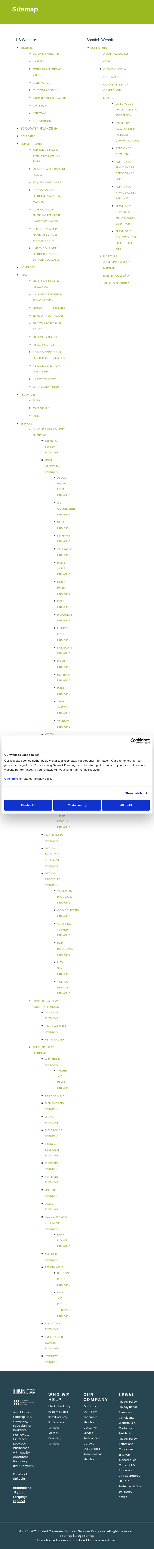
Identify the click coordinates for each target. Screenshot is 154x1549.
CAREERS (38, 61)
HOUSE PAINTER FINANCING (64, 588)
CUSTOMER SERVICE (45, 90)
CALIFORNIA (28, 136)
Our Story (90, 1406)
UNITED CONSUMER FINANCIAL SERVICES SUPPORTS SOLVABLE (46, 254)
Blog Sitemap (84, 1536)
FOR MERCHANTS (31, 144)
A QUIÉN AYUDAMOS (116, 54)
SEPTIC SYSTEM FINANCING (64, 707)
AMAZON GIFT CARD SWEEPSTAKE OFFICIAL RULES (46, 155)
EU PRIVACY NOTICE (45, 337)
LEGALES (108, 98)
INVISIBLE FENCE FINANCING (64, 634)
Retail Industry (57, 1417)
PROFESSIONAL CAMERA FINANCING (54, 1343)
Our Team (90, 1412)
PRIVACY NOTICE (43, 345)
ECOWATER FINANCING (39, 128)
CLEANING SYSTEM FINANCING (51, 446)
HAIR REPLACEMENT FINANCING (66, 948)
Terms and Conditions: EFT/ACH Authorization (128, 1452)
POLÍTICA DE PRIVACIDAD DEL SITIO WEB (126, 192)
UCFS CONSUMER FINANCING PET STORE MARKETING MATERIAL (46, 215)
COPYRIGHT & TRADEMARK (49, 308)
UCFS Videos (92, 1449)
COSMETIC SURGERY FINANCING (64, 929)
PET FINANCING (54, 1267)
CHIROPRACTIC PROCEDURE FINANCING (66, 896)
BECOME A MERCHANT (47, 54)
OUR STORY (40, 105)
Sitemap (66, 1536)
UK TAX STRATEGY (44, 379)
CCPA (107, 61)
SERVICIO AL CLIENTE (116, 283)
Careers (89, 1443)
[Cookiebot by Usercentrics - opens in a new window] (133, 741)
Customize (75, 805)
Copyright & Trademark (127, 1467)
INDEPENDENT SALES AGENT (49, 98)
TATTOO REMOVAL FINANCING (64, 987)
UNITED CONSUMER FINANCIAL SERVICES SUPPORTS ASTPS (45, 234)
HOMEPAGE (28, 267)
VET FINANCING (54, 1039)
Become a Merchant (90, 1419)
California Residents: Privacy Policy (128, 1433)
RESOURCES (28, 395)
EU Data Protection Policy (130, 1483)
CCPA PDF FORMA (114, 69)
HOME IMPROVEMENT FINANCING (54, 466)
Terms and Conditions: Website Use (127, 1417)
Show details (133, 793)
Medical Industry (59, 1406)
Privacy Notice (128, 1407)
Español (19, 1501)
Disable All (28, 805)
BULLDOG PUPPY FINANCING (64, 1279)
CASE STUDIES (41, 408)
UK (21, 1492)
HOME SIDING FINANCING (64, 568)
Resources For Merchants (93, 1456)
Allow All (126, 805)
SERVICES (26, 423)
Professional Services (56, 1424)
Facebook (20, 1474)
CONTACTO (111, 77)
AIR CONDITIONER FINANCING (66, 508)
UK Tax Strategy (129, 1476)
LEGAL (24, 275)
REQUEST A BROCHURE (47, 182)
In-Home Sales (58, 1412)
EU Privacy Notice (125, 1494)
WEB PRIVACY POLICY (46, 387)
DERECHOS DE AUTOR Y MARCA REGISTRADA (126, 109)
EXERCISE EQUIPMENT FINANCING (52, 1149)
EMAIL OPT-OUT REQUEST (49, 316)
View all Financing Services (54, 1438)
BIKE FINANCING (54, 1095)
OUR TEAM (39, 113)
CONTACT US (41, 83)
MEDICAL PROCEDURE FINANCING (52, 879)
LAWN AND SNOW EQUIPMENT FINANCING (56, 1223)
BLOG (36, 400)
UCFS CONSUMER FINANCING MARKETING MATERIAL (47, 196)
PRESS (36, 416)
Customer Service (90, 1430)
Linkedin (19, 1478)
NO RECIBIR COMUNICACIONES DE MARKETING (117, 262)
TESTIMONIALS (42, 121)
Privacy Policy (128, 1402)
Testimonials (92, 1438)
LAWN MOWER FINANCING (64, 1240)
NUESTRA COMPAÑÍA (116, 276)
